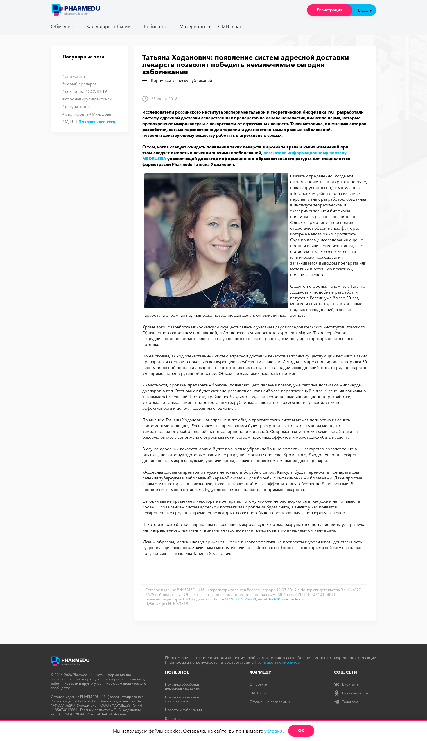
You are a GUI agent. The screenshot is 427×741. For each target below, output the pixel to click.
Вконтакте (350, 684)
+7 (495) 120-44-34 (239, 599)
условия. (274, 731)
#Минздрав (100, 114)
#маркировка (75, 114)
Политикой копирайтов (277, 662)
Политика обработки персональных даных (182, 686)
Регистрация (329, 9)
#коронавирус (76, 99)
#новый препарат (79, 84)
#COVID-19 (96, 91)
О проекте (258, 684)
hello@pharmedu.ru (286, 599)
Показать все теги (96, 121)
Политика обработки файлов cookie (182, 699)
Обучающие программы (270, 701)
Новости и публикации (183, 710)
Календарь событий (108, 26)
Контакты (172, 718)
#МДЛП (69, 121)
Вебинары (155, 26)
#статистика (73, 76)
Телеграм (350, 701)
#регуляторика (77, 106)
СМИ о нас (230, 26)
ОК (301, 730)
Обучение (62, 26)
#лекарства (73, 91)
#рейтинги (102, 99)
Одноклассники (355, 693)
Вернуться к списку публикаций (181, 80)
